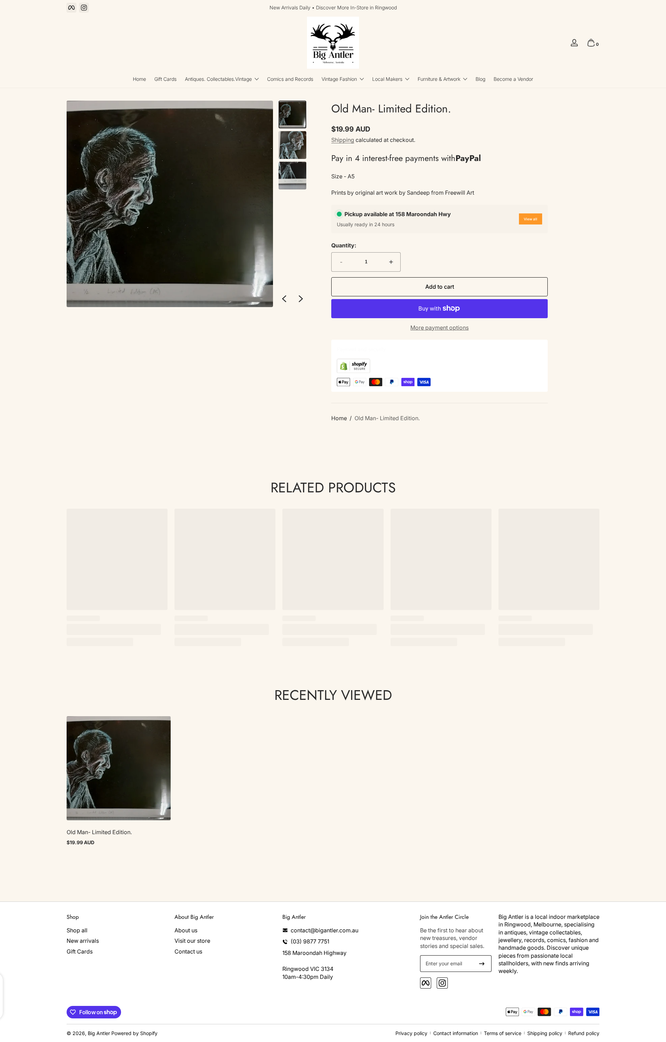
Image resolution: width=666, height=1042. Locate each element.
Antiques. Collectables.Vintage (218, 79)
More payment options (439, 327)
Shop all (77, 930)
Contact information (455, 1033)
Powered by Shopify (134, 1033)
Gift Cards (80, 951)
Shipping (342, 139)
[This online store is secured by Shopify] (353, 370)
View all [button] (530, 219)
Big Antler (99, 1033)
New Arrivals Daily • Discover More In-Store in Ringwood (333, 7)
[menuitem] (117, 930)
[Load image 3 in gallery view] (292, 175)
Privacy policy (411, 1033)
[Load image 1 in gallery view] (292, 114)
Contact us (188, 951)
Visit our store (192, 940)
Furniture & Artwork (439, 79)
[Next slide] (300, 298)
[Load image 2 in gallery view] (292, 145)
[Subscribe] (482, 963)
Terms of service (502, 1033)
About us (185, 930)
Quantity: (343, 245)
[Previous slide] (284, 298)
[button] (591, 43)
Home (339, 418)
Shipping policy (544, 1033)
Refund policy (583, 1033)
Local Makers (387, 79)
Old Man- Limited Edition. (387, 418)
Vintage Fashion (339, 79)
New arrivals (83, 940)
